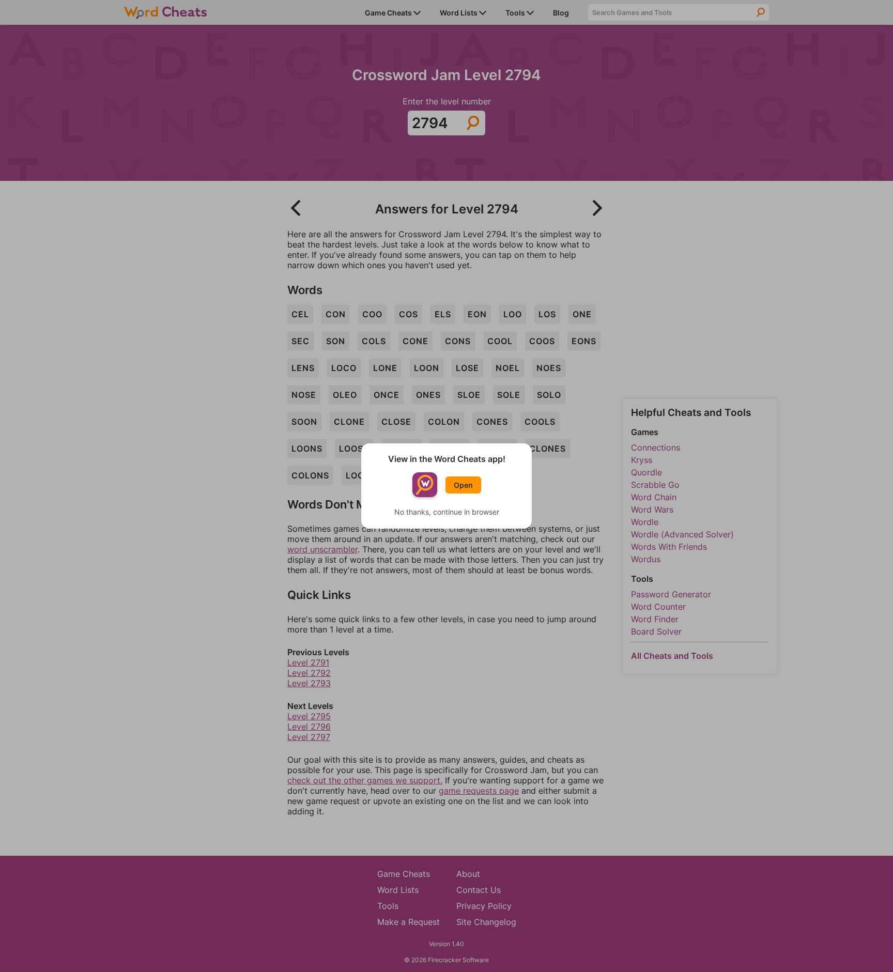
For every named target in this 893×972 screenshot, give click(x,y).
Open (463, 485)
